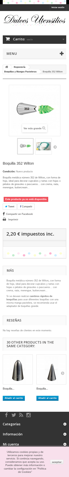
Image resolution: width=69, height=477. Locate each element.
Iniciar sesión (58, 7)
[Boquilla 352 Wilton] (25, 146)
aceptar (56, 462)
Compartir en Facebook (19, 214)
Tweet (10, 206)
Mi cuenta (11, 444)
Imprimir (13, 219)
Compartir (26, 206)
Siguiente (55, 147)
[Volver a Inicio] (6, 67)
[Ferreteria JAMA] (34, 20)
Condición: (9, 171)
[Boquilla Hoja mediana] (18, 369)
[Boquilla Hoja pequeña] (51, 369)
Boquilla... (8, 388)
